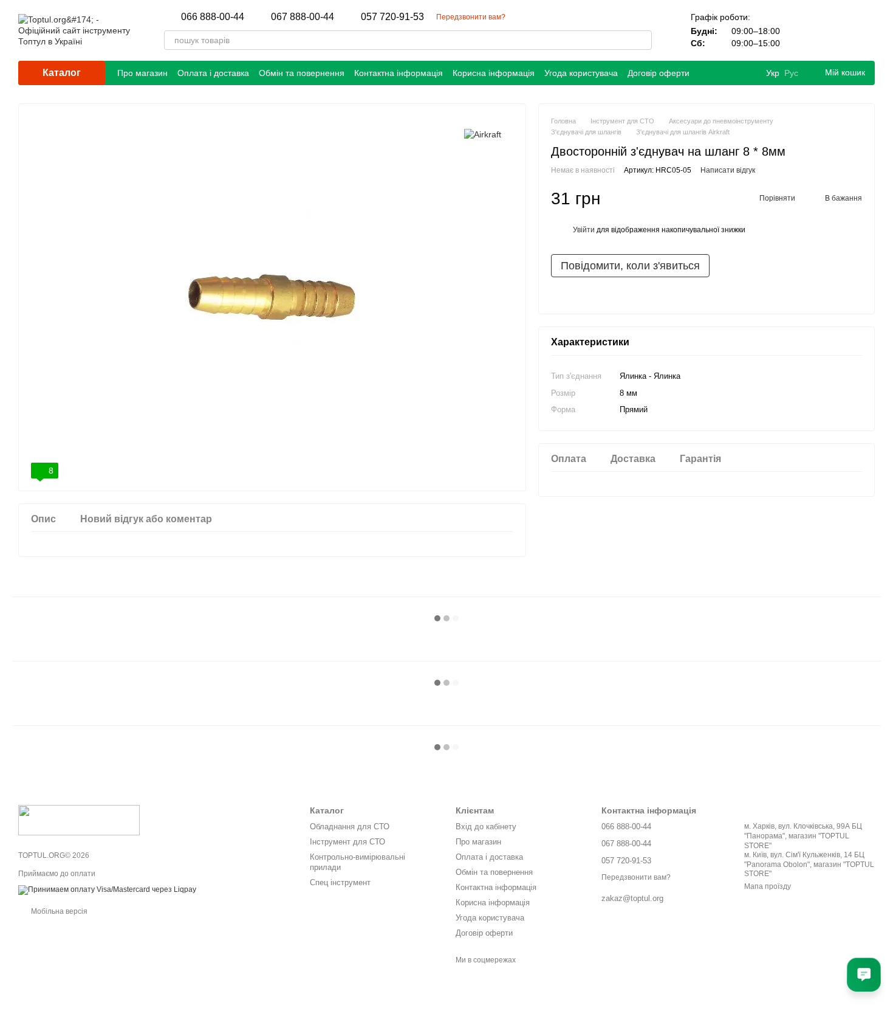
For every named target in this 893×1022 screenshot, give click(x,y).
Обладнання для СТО (349, 826)
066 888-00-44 (212, 17)
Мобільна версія (58, 911)
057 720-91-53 (392, 17)
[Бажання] (833, 30)
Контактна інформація (398, 73)
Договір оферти (658, 73)
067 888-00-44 (302, 17)
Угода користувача (581, 73)
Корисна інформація (494, 73)
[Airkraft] (482, 134)
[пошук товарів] (642, 40)
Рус (791, 73)
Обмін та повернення (301, 73)
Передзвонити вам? (470, 17)
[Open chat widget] (864, 975)
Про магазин (142, 73)
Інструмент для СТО (347, 841)
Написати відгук (727, 170)
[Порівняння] (802, 30)
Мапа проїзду (767, 886)
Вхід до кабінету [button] (486, 826)
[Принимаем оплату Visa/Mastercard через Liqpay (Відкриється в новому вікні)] (107, 889)
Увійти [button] (584, 230)
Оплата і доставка (213, 73)
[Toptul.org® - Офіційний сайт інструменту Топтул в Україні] (79, 819)
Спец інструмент (340, 882)
